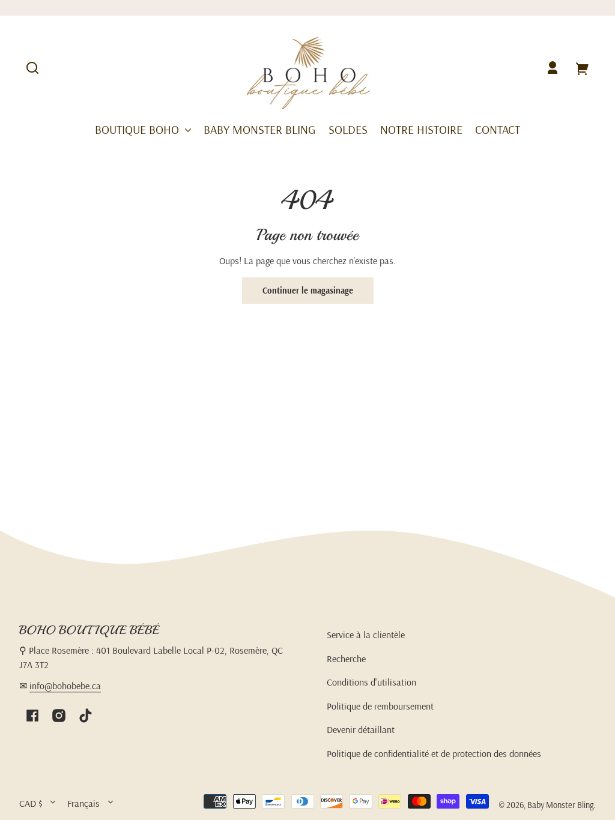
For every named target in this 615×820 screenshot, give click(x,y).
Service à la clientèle (366, 635)
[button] (32, 68)
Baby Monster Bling (560, 805)
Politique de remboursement (380, 706)
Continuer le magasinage (307, 290)
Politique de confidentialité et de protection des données (434, 753)
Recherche (346, 659)
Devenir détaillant (361, 729)
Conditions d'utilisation (371, 682)
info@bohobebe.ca (65, 686)
